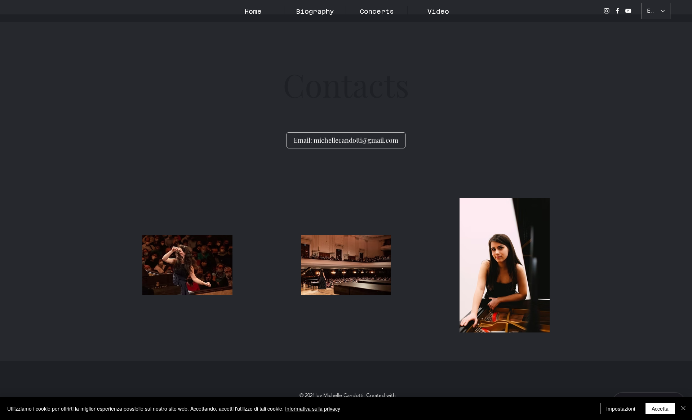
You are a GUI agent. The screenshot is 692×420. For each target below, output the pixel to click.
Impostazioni (620, 408)
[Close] (683, 408)
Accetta (660, 408)
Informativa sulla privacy (312, 408)
